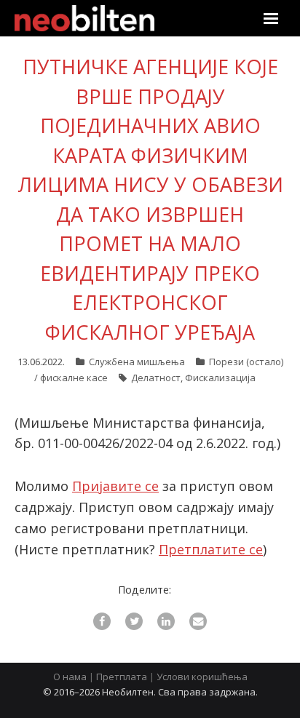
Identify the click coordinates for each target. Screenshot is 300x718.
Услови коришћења (202, 676)
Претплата (121, 676)
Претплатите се (211, 549)
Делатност (156, 377)
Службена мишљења (137, 361)
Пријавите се (115, 486)
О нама (70, 676)
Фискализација (220, 377)
